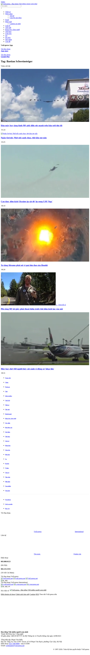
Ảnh (6, 391)
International (79, 532)
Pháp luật (8, 22)
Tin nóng (7, 490)
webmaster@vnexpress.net (15, 646)
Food (7, 20)
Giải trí (7, 26)
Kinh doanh (8, 414)
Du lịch (7, 37)
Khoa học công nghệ (12, 30)
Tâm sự (7, 472)
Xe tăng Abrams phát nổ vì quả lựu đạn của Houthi (24, 265)
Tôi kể (12, 16)
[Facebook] (17, 611)
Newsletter (8, 499)
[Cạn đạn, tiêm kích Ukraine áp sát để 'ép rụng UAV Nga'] (45, 197)
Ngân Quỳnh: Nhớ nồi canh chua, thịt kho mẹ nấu (24, 138)
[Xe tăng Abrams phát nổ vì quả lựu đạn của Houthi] (45, 261)
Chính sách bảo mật (22, 594)
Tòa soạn (37, 554)
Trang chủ (8, 378)
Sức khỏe (8, 39)
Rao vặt (7, 508)
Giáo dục (8, 34)
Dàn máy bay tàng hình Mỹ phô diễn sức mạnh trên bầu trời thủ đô (31, 125)
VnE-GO (7, 400)
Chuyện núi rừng (16, 18)
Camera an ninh (15, 24)
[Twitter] (50, 611)
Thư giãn (7, 477)
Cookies (32, 594)
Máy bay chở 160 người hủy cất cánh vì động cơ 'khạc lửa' (27, 369)
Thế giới (8, 28)
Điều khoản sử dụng (8, 594)
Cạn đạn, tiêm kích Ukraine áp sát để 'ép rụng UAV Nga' (26, 201)
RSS (37, 594)
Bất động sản (8, 427)
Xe (6, 36)
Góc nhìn (7, 423)
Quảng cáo (77, 554)
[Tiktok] (50, 628)
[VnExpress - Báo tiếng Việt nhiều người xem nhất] (19, 4)
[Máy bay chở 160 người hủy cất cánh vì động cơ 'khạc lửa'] (45, 364)
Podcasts (7, 387)
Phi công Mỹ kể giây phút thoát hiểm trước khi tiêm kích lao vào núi (32, 309)
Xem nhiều (8, 486)
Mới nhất (7, 481)
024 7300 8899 (14, 644)
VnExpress (37, 532)
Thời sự (8, 12)
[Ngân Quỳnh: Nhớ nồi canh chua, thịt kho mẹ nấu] (19, 133)
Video (3, 2)
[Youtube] (17, 628)
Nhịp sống (9, 14)
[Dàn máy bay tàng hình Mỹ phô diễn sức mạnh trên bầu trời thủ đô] (45, 121)
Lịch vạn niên (8, 504)
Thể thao (8, 32)
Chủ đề (7, 41)
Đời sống (7, 454)
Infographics (8, 396)
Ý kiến (7, 468)
